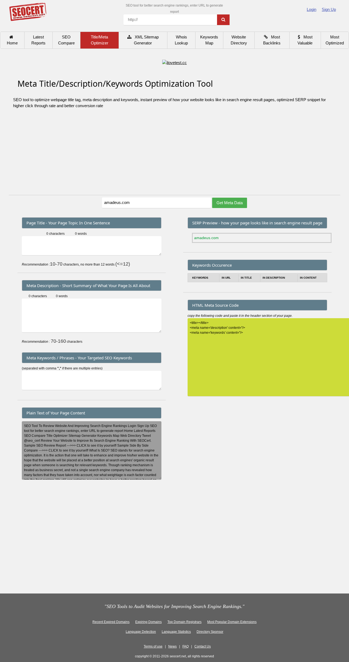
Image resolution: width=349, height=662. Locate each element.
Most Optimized (335, 40)
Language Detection (141, 632)
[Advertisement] (174, 154)
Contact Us (202, 646)
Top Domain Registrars (184, 622)
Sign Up (329, 9)
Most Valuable (304, 40)
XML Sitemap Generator (145, 40)
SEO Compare (66, 40)
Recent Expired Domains (111, 622)
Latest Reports (38, 40)
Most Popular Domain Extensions (232, 622)
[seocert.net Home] (28, 11)
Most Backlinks (272, 40)
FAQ (185, 646)
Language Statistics (176, 632)
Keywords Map (209, 40)
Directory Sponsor (210, 632)
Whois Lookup (181, 40)
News (172, 646)
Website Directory (239, 40)
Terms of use (153, 646)
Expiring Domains (148, 622)
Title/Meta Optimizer (99, 40)
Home (12, 40)
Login (311, 9)
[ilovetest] (174, 62)
